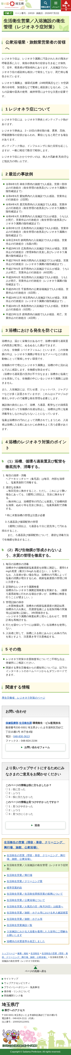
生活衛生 (35, 953)
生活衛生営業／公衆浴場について (26, 900)
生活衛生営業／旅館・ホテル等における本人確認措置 (37, 912)
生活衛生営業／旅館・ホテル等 (24, 919)
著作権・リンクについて (17, 991)
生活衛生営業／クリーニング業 (24, 881)
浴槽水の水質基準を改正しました (26, 941)
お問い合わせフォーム (37, 747)
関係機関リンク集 (13, 995)
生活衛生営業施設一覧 (19, 925)
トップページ (8, 953)
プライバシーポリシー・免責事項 (22, 987)
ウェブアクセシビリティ (17, 983)
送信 (37, 825)
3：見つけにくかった (21, 814)
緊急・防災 (66, 7)
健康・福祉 (22, 953)
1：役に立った (17, 789)
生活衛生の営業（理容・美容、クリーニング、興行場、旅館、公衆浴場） (36, 857)
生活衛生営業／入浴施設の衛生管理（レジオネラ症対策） (37, 867)
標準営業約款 (14, 887)
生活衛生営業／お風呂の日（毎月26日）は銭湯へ (35, 906)
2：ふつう (14, 793)
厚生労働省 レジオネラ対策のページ (23, 697)
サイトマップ (11, 978)
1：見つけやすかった (21, 806)
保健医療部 (12, 722)
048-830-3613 (21, 736)
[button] (46, 4)
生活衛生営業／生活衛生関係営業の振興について (35, 893)
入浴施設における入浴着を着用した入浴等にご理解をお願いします (37, 933)
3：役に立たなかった (21, 796)
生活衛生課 (25, 722)
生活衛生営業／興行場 (19, 875)
